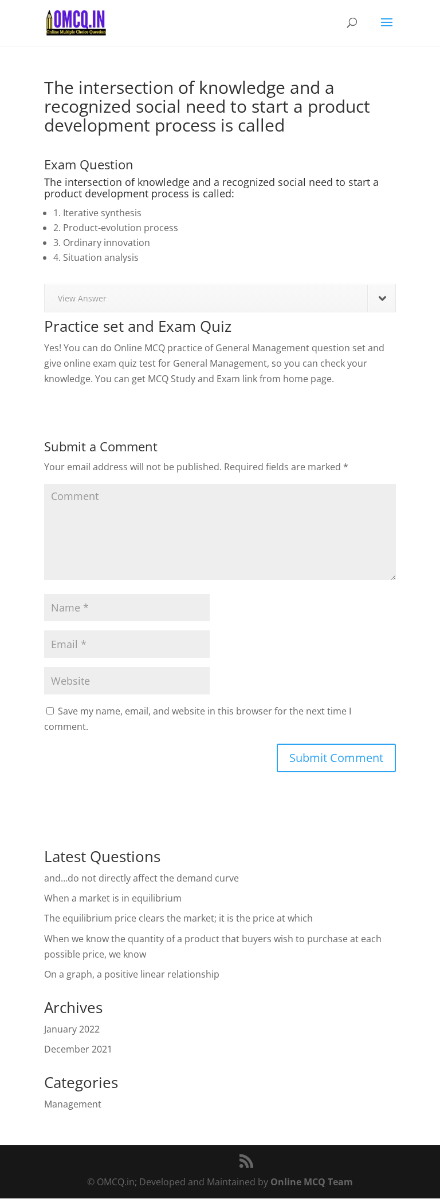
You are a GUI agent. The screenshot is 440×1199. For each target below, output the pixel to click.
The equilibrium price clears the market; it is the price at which (178, 918)
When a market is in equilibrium (113, 898)
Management (72, 1104)
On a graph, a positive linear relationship (131, 974)
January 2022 (72, 1029)
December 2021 (78, 1049)
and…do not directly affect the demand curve (141, 878)
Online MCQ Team (311, 1182)
